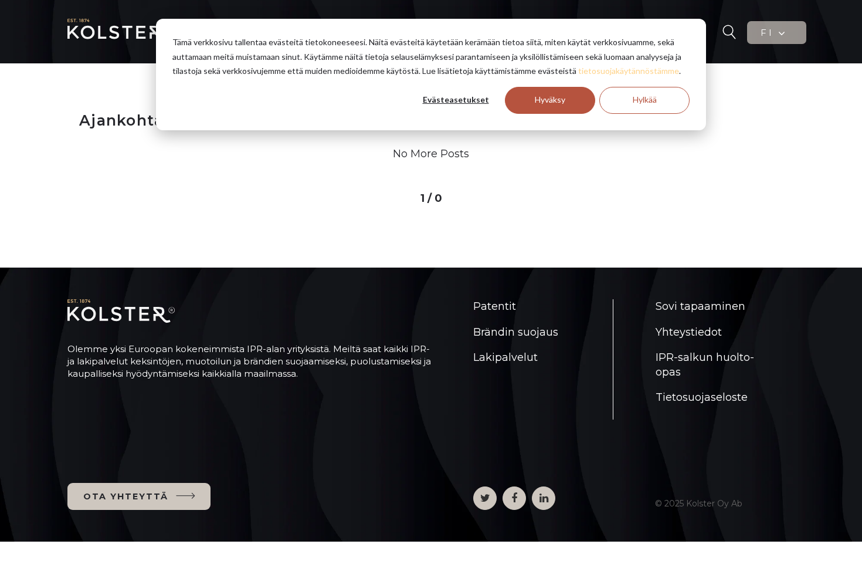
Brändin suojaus (515, 332)
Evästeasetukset (456, 99)
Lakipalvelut (505, 357)
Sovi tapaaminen (700, 306)
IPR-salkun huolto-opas (705, 364)
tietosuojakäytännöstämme (628, 71)
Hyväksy (550, 99)
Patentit (494, 306)
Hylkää (645, 99)
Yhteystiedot (689, 332)
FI (769, 32)
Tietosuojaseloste (702, 397)
